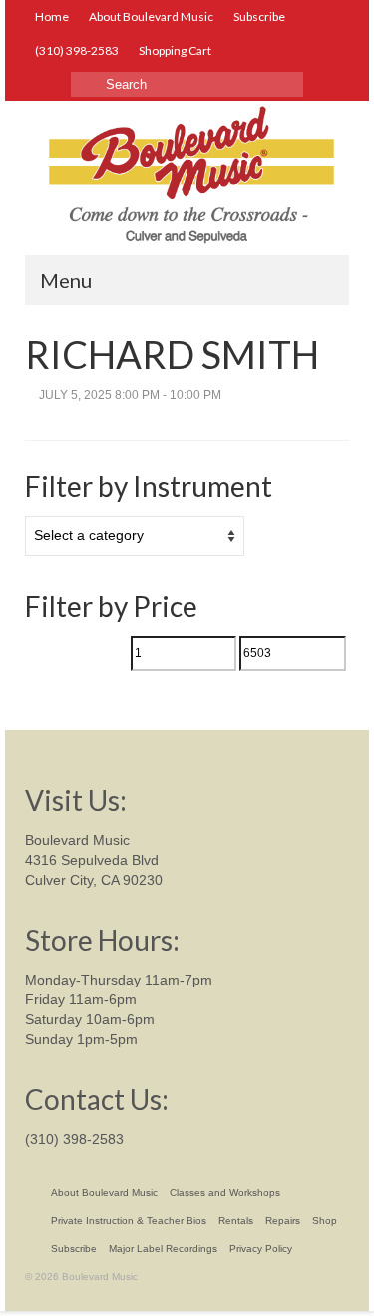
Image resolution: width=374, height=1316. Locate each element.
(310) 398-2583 (74, 1139)
